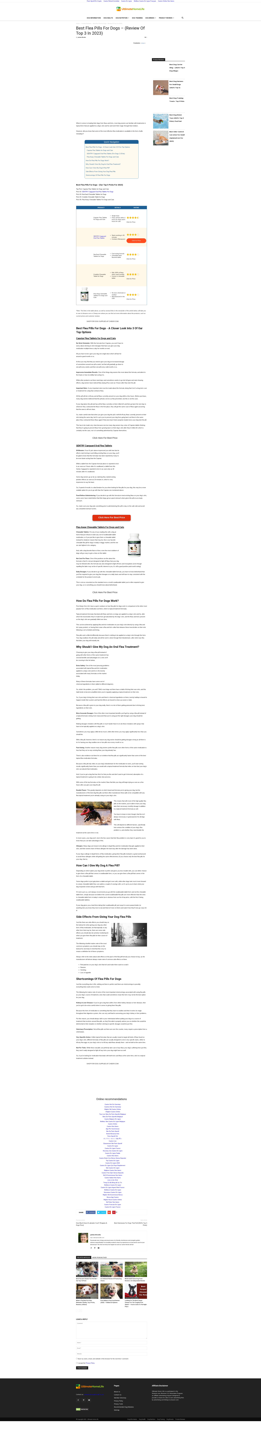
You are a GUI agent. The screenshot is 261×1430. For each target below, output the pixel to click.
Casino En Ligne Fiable (112, 1153)
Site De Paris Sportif (112, 1131)
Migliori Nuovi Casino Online (113, 1199)
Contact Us (117, 1395)
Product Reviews (165, 18)
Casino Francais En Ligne (112, 1204)
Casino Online (112, 1124)
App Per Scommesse (112, 1129)
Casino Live (112, 1141)
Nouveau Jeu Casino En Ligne (112, 1151)
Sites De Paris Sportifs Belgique (112, 1116)
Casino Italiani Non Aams (113, 1177)
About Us (117, 1392)
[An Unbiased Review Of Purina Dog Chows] (111, 1269)
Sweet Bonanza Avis (112, 1133)
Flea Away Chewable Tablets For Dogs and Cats (103, 157)
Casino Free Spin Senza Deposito (113, 1173)
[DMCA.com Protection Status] (82, 1410)
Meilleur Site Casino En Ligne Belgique (112, 1121)
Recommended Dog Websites (124, 1407)
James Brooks (82, 37)
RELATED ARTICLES (83, 1257)
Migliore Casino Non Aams (112, 1170)
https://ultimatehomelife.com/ (97, 1237)
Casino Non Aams (112, 1126)
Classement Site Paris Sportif (112, 1143)
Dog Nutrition (121, 18)
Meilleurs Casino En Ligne (112, 1185)
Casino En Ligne (112, 1146)
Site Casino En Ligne (112, 1168)
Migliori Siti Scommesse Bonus (113, 1195)
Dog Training (137, 18)
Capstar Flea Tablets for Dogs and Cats (100, 150)
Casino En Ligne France (112, 1148)
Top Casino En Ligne (112, 1160)
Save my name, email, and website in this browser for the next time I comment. (103, 1359)
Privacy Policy (90, 1363)
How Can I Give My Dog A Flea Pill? (98, 168)
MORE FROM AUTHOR (99, 1257)
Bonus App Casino (113, 1197)
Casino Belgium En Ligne (113, 1119)
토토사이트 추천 (112, 1180)
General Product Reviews (83, 1276)
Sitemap (116, 1410)
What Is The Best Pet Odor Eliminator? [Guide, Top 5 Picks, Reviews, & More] (85, 1302)
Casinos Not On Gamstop (112, 1107)
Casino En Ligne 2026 (113, 1163)
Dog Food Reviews (106, 1276)
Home (78, 23)
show (143, 43)
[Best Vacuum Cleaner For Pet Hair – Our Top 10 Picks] (87, 1269)
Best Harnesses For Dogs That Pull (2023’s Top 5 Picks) (130, 1224)
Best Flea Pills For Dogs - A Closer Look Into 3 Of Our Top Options (108, 147)
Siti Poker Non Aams (112, 1202)
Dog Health (108, 18)
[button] (182, 17)
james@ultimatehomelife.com (94, 1394)
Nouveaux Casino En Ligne (112, 1192)
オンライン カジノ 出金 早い (112, 1138)
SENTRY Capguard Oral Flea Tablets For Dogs (97, 192)
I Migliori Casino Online (112, 1111)
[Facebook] (92, 1248)
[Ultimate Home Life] (130, 9)
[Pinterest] (95, 1248)
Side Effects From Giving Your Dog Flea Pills (101, 171)
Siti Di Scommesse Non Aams (112, 1175)
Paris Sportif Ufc (112, 1136)
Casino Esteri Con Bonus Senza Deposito (112, 1158)
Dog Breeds (149, 18)
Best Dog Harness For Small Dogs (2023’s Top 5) (176, 84)
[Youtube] (99, 1248)
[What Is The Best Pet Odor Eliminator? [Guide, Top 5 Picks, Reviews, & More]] (87, 1291)
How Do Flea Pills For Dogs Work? (97, 160)
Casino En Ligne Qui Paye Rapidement (112, 1165)
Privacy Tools (118, 1404)
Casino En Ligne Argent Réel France (112, 1187)
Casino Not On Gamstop (113, 1104)
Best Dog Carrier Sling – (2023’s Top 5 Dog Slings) (177, 67)
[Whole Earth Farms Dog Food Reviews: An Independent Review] (136, 1269)
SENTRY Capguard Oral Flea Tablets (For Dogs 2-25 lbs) (106, 153)
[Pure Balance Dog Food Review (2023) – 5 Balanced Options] (111, 1291)
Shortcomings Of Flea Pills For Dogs (98, 175)
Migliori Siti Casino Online (112, 1109)
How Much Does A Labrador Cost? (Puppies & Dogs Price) (91, 1224)
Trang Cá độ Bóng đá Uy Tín (112, 1182)
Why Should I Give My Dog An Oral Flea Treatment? (103, 164)
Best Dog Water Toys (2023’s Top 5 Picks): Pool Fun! (176, 118)
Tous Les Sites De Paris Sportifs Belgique (112, 1114)
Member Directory (120, 1398)
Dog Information (94, 18)
